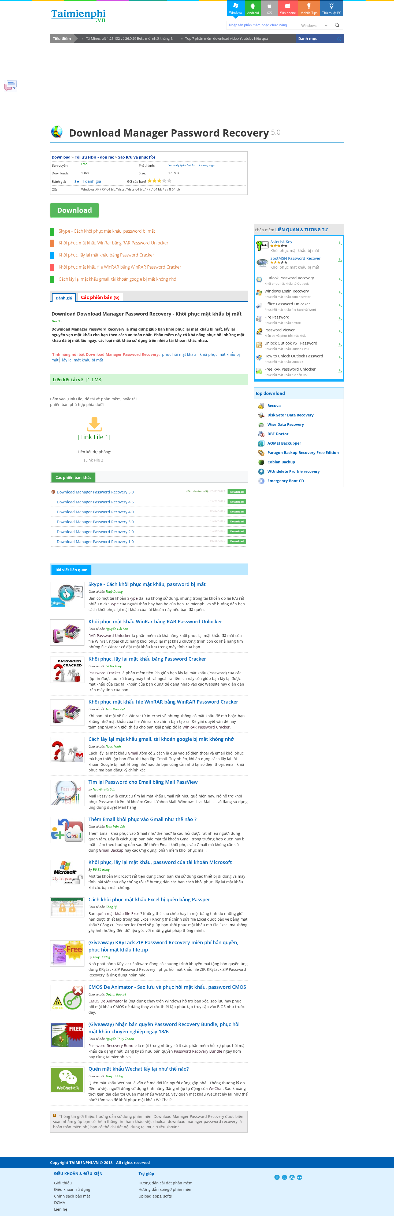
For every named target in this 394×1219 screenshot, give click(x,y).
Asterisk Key (281, 241)
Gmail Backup (111, 850)
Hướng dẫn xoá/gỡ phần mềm (165, 1189)
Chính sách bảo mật (72, 1196)
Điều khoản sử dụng (72, 1189)
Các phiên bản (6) (100, 297)
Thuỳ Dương (114, 591)
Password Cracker (104, 672)
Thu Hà (56, 321)
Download (61, 157)
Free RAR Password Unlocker (290, 369)
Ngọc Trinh (113, 746)
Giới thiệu (63, 1182)
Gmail (133, 753)
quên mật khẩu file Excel (118, 913)
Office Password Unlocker (287, 303)
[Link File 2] (94, 460)
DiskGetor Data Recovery (290, 415)
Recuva (274, 405)
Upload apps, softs (155, 1196)
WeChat (216, 1088)
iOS (269, 12)
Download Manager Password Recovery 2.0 (95, 531)
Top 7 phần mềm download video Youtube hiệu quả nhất (224, 39)
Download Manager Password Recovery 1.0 (95, 541)
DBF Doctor (277, 433)
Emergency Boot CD (285, 480)
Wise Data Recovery (285, 424)
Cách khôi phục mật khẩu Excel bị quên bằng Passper (149, 899)
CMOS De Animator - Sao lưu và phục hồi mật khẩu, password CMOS (167, 987)
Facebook (277, 1177)
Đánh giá (64, 298)
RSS (292, 1177)
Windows (236, 12)
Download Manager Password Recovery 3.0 (95, 521)
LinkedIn (299, 1177)
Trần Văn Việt (115, 709)
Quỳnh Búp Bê (116, 994)
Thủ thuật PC (331, 12)
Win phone (288, 12)
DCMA (59, 1202)
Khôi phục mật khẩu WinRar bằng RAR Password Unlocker (113, 243)
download (78, 15)
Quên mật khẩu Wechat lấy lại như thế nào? (138, 1069)
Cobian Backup (281, 461)
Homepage (206, 165)
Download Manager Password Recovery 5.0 (95, 492)
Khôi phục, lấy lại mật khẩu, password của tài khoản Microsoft (160, 862)
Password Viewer (280, 329)
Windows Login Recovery (287, 291)
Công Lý (111, 907)
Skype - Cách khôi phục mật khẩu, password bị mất (107, 231)
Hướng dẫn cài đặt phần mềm (165, 1182)
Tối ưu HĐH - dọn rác (94, 157)
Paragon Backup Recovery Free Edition (303, 452)
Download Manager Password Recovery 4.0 (95, 511)
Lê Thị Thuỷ (114, 666)
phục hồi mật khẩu (179, 354)
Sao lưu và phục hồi (136, 157)
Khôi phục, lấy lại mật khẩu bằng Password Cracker (106, 255)
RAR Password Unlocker (109, 635)
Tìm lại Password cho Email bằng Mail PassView (143, 782)
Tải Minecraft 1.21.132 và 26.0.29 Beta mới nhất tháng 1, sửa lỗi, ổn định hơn (127, 39)
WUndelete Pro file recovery (293, 471)
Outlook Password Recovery (289, 277)
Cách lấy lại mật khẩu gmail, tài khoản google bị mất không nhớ (117, 279)
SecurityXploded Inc (182, 165)
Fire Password (277, 317)
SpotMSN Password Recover (295, 258)
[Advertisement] (197, 82)
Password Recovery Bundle (112, 1045)
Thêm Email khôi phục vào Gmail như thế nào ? (142, 819)
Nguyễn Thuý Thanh (120, 1039)
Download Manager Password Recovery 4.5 (95, 501)
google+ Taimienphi (284, 1177)
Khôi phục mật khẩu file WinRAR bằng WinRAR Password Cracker (120, 267)
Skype (132, 598)
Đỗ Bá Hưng (101, 869)
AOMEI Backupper (284, 443)
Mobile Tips (309, 12)
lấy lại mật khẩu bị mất (82, 360)
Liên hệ (60, 1209)
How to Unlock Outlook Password (294, 355)
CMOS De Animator (105, 1001)
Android (253, 12)
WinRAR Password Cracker (206, 727)
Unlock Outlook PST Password (291, 343)
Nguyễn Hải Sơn (117, 629)
